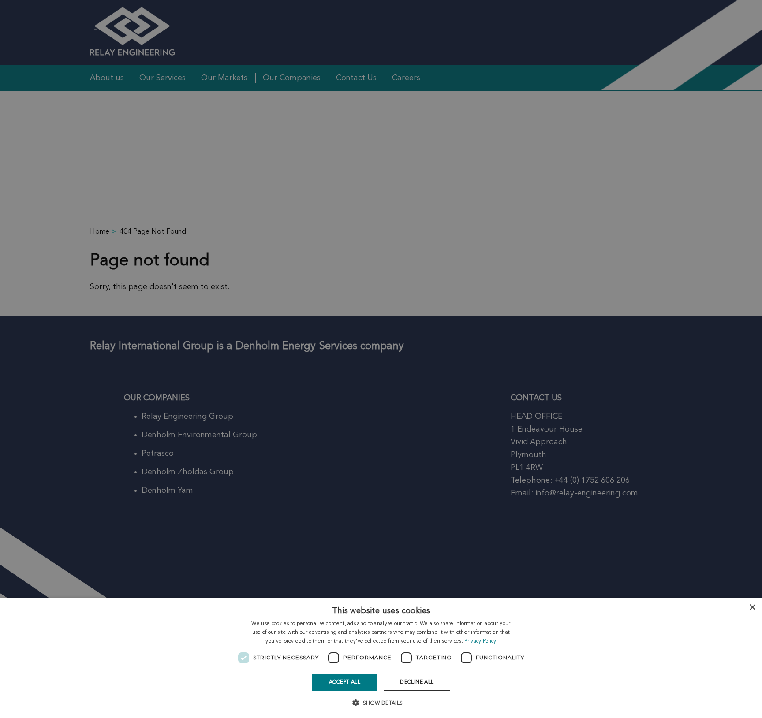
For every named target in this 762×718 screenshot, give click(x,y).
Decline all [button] (416, 682)
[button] (381, 702)
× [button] (752, 607)
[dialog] (381, 658)
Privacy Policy (480, 641)
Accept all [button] (344, 682)
